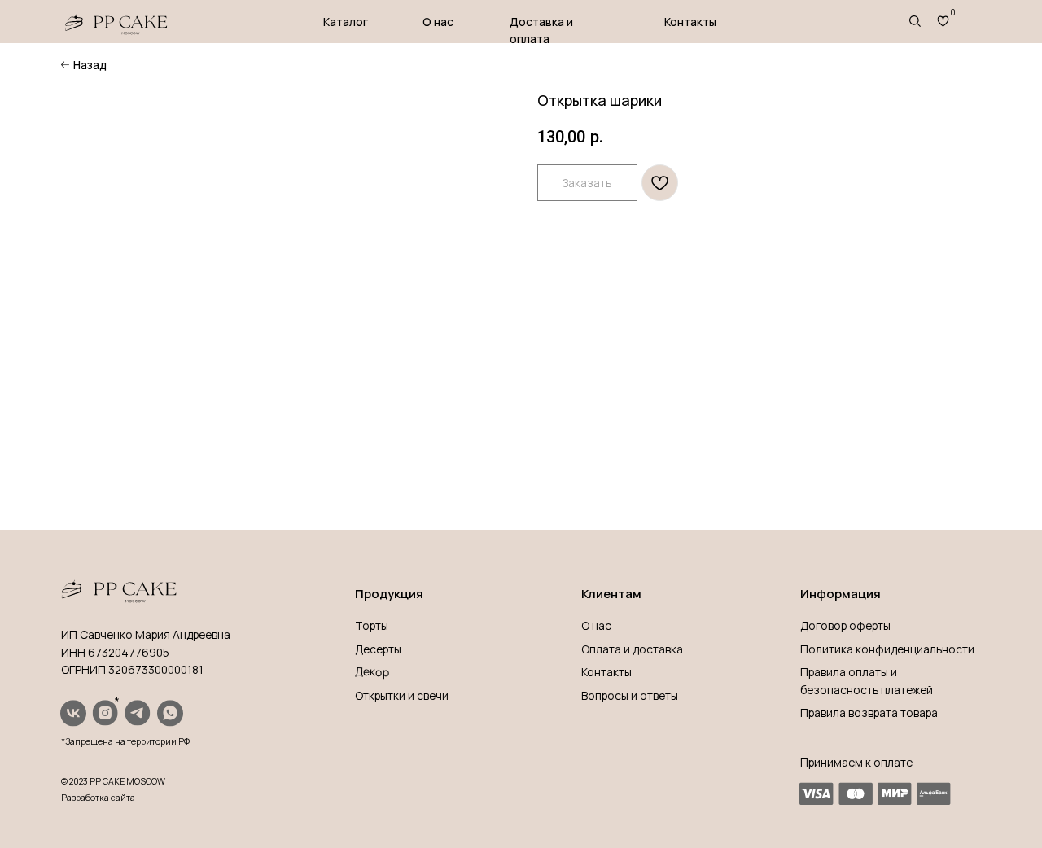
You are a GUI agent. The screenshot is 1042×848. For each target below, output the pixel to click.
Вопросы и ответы (629, 695)
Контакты (690, 21)
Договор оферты (845, 625)
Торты (371, 625)
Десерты (378, 649)
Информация (840, 593)
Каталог (345, 21)
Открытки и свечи (402, 695)
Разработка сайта (98, 797)
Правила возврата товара (869, 712)
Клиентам (611, 593)
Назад (90, 64)
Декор (371, 671)
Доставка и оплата (541, 30)
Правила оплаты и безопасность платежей (866, 680)
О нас (437, 21)
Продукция (389, 593)
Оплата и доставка (632, 649)
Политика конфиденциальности (887, 649)
